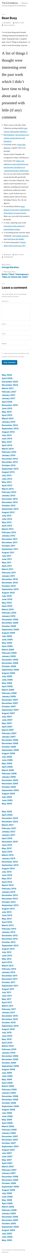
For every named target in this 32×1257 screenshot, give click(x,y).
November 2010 (10, 582)
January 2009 (9, 656)
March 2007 (8, 730)
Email (4, 334)
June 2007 (7, 720)
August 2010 (8, 592)
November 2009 (10, 623)
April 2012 (7, 525)
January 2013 (8, 495)
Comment (5, 301)
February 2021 (9, 391)
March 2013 (8, 489)
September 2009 (10, 629)
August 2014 (8, 432)
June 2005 (7, 800)
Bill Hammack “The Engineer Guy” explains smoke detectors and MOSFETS (16, 138)
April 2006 (7, 767)
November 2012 (10, 502)
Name (4, 324)
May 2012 (7, 522)
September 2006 (10, 750)
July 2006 (7, 757)
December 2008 (10, 659)
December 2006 (10, 740)
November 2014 (10, 425)
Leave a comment (9, 25)
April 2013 (7, 485)
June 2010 (7, 599)
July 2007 (7, 716)
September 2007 (10, 710)
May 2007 (7, 723)
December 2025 (10, 381)
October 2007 (9, 706)
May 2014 (7, 442)
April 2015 (7, 415)
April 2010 (7, 606)
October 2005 (9, 787)
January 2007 (9, 736)
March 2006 (8, 770)
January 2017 (8, 398)
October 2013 (9, 465)
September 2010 (10, 589)
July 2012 (6, 515)
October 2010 (9, 586)
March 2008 (8, 690)
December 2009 (10, 619)
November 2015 (10, 405)
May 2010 (7, 602)
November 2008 (10, 663)
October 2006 (9, 747)
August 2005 (8, 793)
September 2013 (10, 469)
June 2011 (7, 559)
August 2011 (8, 552)
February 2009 (9, 653)
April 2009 (7, 646)
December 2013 (10, 458)
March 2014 (8, 448)
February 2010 (9, 613)
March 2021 (8, 388)
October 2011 (8, 545)
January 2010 (8, 616)
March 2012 (8, 529)
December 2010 (10, 579)
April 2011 (7, 566)
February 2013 (9, 492)
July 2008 (7, 676)
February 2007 (9, 733)
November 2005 (10, 783)
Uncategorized (8, 257)
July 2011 (6, 556)
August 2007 (8, 713)
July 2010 (7, 596)
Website (4, 343)
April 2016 (7, 402)
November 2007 (10, 703)
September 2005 (10, 790)
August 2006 (8, 753)
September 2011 (10, 549)
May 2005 (7, 803)
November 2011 (9, 542)
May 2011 (6, 562)
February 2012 (9, 532)
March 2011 (7, 569)
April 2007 (7, 726)
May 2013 (7, 482)
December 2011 (9, 539)
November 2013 (10, 462)
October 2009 (9, 626)
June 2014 (7, 438)
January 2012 (8, 535)
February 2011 (9, 572)
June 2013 (7, 479)
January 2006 (9, 777)
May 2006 (7, 763)
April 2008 (7, 686)
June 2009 (7, 639)
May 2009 (7, 643)
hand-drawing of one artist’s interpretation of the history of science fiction (17, 209)
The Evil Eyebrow (10, 3)
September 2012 (10, 509)
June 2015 (7, 408)
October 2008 (9, 666)
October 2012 (9, 505)
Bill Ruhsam (7, 23)
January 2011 (8, 576)
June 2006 (7, 760)
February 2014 (9, 452)
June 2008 (7, 680)
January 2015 (8, 422)
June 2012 (7, 519)
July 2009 (7, 636)
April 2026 (7, 378)
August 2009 (8, 633)
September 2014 (10, 428)
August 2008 (8, 673)
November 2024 (10, 385)
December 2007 (10, 700)
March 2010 (8, 609)
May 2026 (7, 375)
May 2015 (7, 412)
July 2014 (7, 435)
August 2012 (8, 512)
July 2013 (6, 475)
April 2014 (7, 445)
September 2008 (10, 669)
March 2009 (8, 649)
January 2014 (8, 455)
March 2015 (8, 418)
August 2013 (8, 472)
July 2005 (7, 797)
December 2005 (10, 780)
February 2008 (9, 693)
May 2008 (7, 683)
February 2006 (9, 773)
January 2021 (8, 395)
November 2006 (10, 743)
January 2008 (9, 696)
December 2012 (10, 499)
